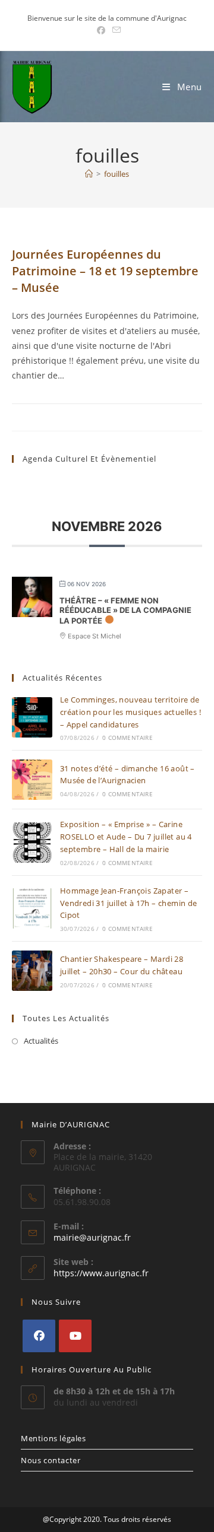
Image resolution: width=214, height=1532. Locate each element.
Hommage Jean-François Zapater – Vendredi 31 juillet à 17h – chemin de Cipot (128, 903)
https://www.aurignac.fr (101, 1273)
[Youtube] (75, 1336)
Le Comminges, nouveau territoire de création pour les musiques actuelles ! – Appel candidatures (130, 712)
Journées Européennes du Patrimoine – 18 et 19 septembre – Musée (105, 270)
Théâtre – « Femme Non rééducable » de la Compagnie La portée (125, 610)
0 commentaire (127, 737)
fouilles (116, 174)
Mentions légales (53, 1438)
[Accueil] (89, 174)
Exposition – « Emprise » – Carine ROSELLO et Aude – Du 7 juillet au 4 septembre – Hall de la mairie (126, 836)
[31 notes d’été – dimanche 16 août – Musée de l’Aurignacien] (32, 779)
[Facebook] (39, 1336)
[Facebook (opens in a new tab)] (101, 30)
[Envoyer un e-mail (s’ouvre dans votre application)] (115, 30)
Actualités (41, 1040)
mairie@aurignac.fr (92, 1237)
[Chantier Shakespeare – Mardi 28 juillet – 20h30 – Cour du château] (32, 971)
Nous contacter (50, 1460)
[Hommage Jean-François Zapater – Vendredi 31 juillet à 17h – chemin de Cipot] (32, 908)
